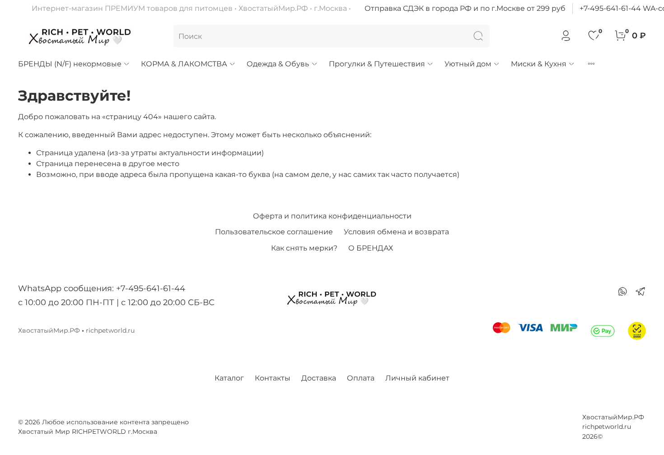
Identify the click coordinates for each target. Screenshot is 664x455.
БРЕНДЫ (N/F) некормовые (70, 64)
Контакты (272, 378)
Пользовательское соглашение (274, 232)
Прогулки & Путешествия (377, 64)
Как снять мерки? (304, 248)
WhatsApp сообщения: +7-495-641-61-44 (101, 288)
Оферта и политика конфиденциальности (332, 216)
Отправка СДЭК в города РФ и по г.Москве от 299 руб (465, 8)
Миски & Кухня (538, 64)
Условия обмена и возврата (396, 232)
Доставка (318, 378)
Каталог (229, 378)
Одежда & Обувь (278, 64)
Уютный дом (467, 64)
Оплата (360, 378)
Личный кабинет (417, 378)
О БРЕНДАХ (370, 248)
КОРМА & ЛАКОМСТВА (184, 64)
